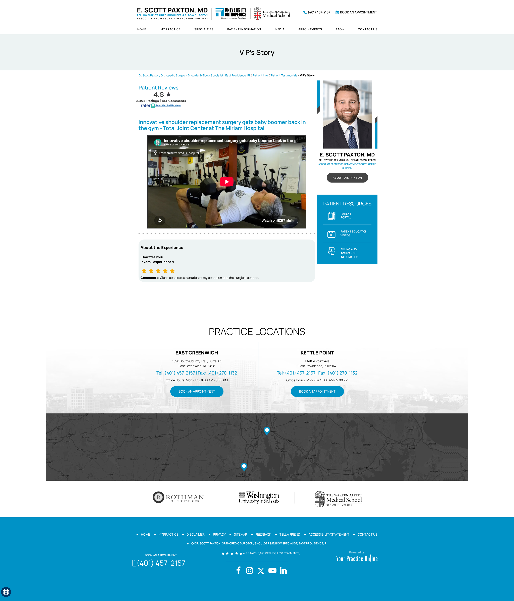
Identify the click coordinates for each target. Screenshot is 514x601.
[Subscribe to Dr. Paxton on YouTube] (272, 571)
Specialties (203, 29)
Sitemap (240, 534)
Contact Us (367, 29)
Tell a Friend (289, 534)
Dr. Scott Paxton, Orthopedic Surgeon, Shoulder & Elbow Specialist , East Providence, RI (194, 75)
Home (141, 29)
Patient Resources (347, 203)
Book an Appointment (358, 12)
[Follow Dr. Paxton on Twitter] (260, 571)
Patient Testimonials (284, 75)
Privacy (219, 534)
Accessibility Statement (329, 534)
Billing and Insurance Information (350, 253)
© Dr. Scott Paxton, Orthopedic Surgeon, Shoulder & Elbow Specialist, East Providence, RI (259, 543)
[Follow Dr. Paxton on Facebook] (238, 571)
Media (280, 29)
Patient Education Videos (354, 233)
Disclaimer (196, 534)
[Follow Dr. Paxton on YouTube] (283, 571)
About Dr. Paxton (347, 178)
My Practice (170, 29)
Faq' (340, 29)
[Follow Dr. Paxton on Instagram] (249, 571)
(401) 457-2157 (319, 12)
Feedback (263, 534)
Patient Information (244, 29)
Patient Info (260, 75)
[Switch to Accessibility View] (6, 592)
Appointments (310, 29)
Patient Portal (346, 215)
